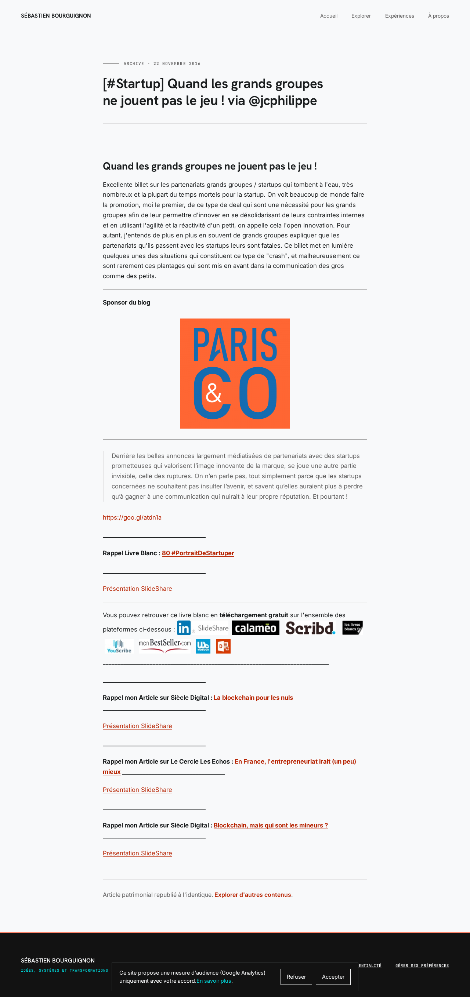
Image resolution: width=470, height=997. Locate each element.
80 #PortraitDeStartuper (198, 553)
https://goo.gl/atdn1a (132, 517)
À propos (438, 16)
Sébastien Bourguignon (56, 16)
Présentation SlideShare (137, 588)
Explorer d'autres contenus (252, 894)
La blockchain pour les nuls (253, 697)
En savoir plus (213, 981)
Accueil (328, 16)
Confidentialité (362, 965)
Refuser (296, 977)
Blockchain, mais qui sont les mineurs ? (271, 825)
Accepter (333, 977)
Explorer (361, 16)
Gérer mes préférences (422, 965)
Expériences (399, 16)
